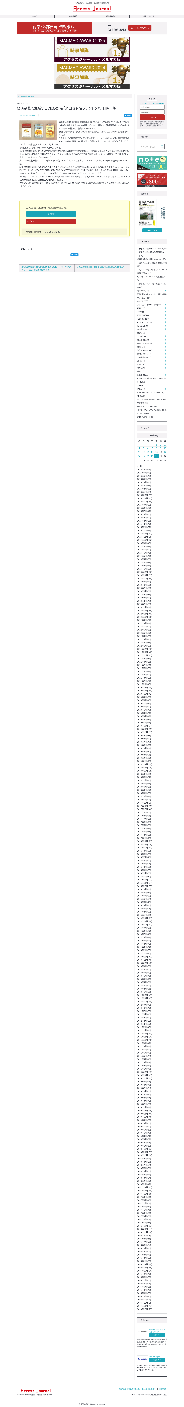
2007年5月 (142, 1209)
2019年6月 (142, 744)
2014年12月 (142, 918)
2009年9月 (142, 1119)
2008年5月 (142, 1171)
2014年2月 (142, 950)
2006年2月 (142, 1257)
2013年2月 (142, 988)
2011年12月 (142, 1033)
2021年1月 (142, 684)
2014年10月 (142, 924)
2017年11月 (142, 805)
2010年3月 (142, 1100)
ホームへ (36, 16)
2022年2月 (142, 642)
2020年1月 (142, 722)
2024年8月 (142, 546)
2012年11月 (142, 998)
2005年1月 (142, 1299)
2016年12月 (142, 841)
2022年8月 (142, 623)
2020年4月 (142, 713)
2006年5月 (142, 1248)
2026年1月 (142, 491)
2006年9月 (142, 1235)
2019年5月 (142, 748)
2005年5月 (142, 1286)
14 (152, 451)
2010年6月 (142, 1091)
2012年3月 (142, 1023)
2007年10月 (142, 1193)
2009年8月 (142, 1123)
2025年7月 (142, 511)
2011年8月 (142, 1046)
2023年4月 (142, 597)
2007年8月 (142, 1200)
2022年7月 (142, 626)
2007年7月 (142, 1203)
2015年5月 (142, 902)
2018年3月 (142, 793)
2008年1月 (142, 1184)
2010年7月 (142, 1087)
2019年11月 (142, 728)
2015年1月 (142, 914)
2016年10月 (142, 847)
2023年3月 (142, 600)
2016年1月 (142, 876)
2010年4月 (142, 1097)
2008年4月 (142, 1174)
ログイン (30, 221)
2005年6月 (142, 1283)
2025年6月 (142, 514)
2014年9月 (142, 927)
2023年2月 (142, 603)
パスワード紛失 (158, 103)
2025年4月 (142, 520)
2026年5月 (142, 478)
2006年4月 (142, 1251)
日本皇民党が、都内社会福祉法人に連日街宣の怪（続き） (100, 266)
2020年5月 (142, 709)
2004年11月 (142, 1305)
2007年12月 (142, 1187)
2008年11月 (142, 1152)
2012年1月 (142, 1030)
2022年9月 (142, 619)
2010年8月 (142, 1084)
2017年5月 (142, 825)
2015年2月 (142, 911)
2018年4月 (142, 789)
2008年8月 (142, 1161)
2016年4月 (142, 866)
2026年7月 (142, 472)
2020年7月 (142, 703)
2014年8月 (142, 930)
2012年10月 (142, 1001)
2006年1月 (142, 1260)
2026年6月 (142, 475)
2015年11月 (142, 882)
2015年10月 (142, 886)
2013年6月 (142, 975)
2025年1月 (142, 530)
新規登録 (51, 214)
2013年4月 (142, 982)
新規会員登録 (145, 103)
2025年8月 (142, 507)
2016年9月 (142, 850)
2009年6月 (142, 1129)
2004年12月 (142, 1302)
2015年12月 (142, 879)
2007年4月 (142, 1212)
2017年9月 (142, 812)
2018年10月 (142, 770)
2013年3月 (142, 985)
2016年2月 (142, 873)
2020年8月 (142, 700)
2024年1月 (142, 568)
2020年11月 (142, 690)
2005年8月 (142, 1277)
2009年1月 (142, 1145)
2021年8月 (142, 661)
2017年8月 (142, 815)
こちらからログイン (53, 231)
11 (139, 451)
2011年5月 (142, 1055)
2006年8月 (142, 1238)
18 (139, 456)
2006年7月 (142, 1241)
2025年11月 (142, 498)
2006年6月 (142, 1244)
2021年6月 (142, 668)
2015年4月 (142, 905)
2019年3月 (142, 754)
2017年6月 (142, 821)
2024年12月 (142, 533)
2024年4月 (142, 559)
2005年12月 (142, 1264)
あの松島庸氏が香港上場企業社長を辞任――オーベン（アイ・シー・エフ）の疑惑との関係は (46, 268)
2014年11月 (142, 921)
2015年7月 (142, 895)
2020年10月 (142, 693)
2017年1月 (142, 837)
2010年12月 (142, 1071)
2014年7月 (142, 934)
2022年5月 (142, 632)
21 (152, 456)
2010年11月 (142, 1075)
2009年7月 (142, 1126)
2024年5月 (142, 555)
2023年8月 (142, 584)
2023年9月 (142, 581)
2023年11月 (142, 575)
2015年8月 (142, 892)
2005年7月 (142, 1280)
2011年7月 (142, 1049)
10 (165, 448)
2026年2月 (142, 488)
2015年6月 (142, 898)
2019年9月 (142, 735)
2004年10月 (142, 1309)
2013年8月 (142, 969)
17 (165, 451)
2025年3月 (142, 523)
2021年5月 (142, 671)
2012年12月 (142, 995)
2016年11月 (142, 844)
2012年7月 (142, 1011)
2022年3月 (142, 639)
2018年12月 (142, 764)
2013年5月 (142, 978)
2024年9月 (142, 543)
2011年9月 (142, 1043)
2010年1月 (142, 1107)
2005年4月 (142, 1289)
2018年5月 (142, 786)
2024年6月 (142, 552)
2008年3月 (142, 1177)
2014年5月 (142, 940)
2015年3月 (142, 908)
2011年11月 (142, 1036)
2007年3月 (142, 1216)
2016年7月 (142, 857)
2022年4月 (142, 636)
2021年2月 (142, 680)
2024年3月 (142, 562)
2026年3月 (142, 485)
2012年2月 (142, 1027)
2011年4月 (142, 1059)
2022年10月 (142, 616)
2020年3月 (142, 716)
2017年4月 (142, 828)
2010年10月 (142, 1078)
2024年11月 (142, 536)
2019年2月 (142, 757)
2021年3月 (142, 677)
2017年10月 (142, 809)
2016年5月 (142, 863)
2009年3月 (142, 1139)
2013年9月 (142, 966)
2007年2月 (142, 1219)
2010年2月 (142, 1103)
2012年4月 (142, 1020)
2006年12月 (142, 1225)
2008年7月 (142, 1164)
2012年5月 (142, 1017)
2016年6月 (142, 860)
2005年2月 (142, 1296)
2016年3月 (142, 870)
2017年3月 (142, 831)
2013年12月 (142, 956)
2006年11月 (142, 1228)
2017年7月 (142, 818)
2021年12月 (142, 648)
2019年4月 (142, 751)
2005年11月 (142, 1267)
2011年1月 (142, 1068)
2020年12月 (142, 687)
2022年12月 (142, 610)
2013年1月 (142, 991)
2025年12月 (142, 495)
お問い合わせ (148, 16)
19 (143, 456)
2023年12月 (142, 571)
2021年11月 (142, 652)
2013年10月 (142, 962)
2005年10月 (142, 1270)
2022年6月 (142, 629)
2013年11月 (142, 959)
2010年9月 (142, 1081)
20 (148, 456)
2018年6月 (142, 783)
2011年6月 (142, 1052)
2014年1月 (142, 953)
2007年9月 (142, 1196)
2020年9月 (142, 696)
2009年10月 (142, 1116)
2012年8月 (142, 1007)
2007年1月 (142, 1222)
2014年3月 (142, 946)
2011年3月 (142, 1062)
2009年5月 (142, 1132)
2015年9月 (142, 889)
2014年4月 (142, 943)
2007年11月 (142, 1190)
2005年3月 (142, 1293)
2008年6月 (142, 1168)
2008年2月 (142, 1180)
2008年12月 (142, 1148)
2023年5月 (142, 594)
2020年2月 (142, 719)
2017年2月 (142, 834)
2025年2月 (142, 527)
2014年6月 (142, 937)
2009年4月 (142, 1136)
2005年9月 (142, 1273)
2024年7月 (142, 549)
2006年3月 (142, 1254)
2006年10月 (142, 1232)
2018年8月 (142, 777)
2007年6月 (142, 1206)
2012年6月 (142, 1014)
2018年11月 (142, 767)
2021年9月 (142, 658)
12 (143, 451)
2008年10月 (142, 1155)
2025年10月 (142, 501)
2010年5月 (142, 1094)
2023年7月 (142, 587)
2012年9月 (142, 1004)
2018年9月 (142, 773)
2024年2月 (142, 565)
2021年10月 (142, 655)
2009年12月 (142, 1110)
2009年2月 (142, 1142)
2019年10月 (142, 732)
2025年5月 (142, 517)
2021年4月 (142, 674)
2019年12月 (142, 725)
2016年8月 (142, 854)
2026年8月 (142, 469)
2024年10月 (142, 539)
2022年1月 (142, 645)
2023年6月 (142, 591)
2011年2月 (142, 1065)
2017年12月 (142, 802)
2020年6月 (142, 706)
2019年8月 (142, 738)
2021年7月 (142, 664)
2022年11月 (142, 613)
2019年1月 (142, 760)
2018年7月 (142, 780)
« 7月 (139, 466)
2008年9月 (142, 1158)
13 (148, 451)
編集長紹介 (111, 16)
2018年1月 (142, 799)
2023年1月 (142, 607)
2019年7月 (142, 741)
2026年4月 (142, 482)
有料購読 (73, 16)
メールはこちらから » (140, 27)
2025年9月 (142, 504)
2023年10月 (142, 578)
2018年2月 (142, 796)
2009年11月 (142, 1113)
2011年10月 (142, 1039)
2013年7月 (142, 972)
